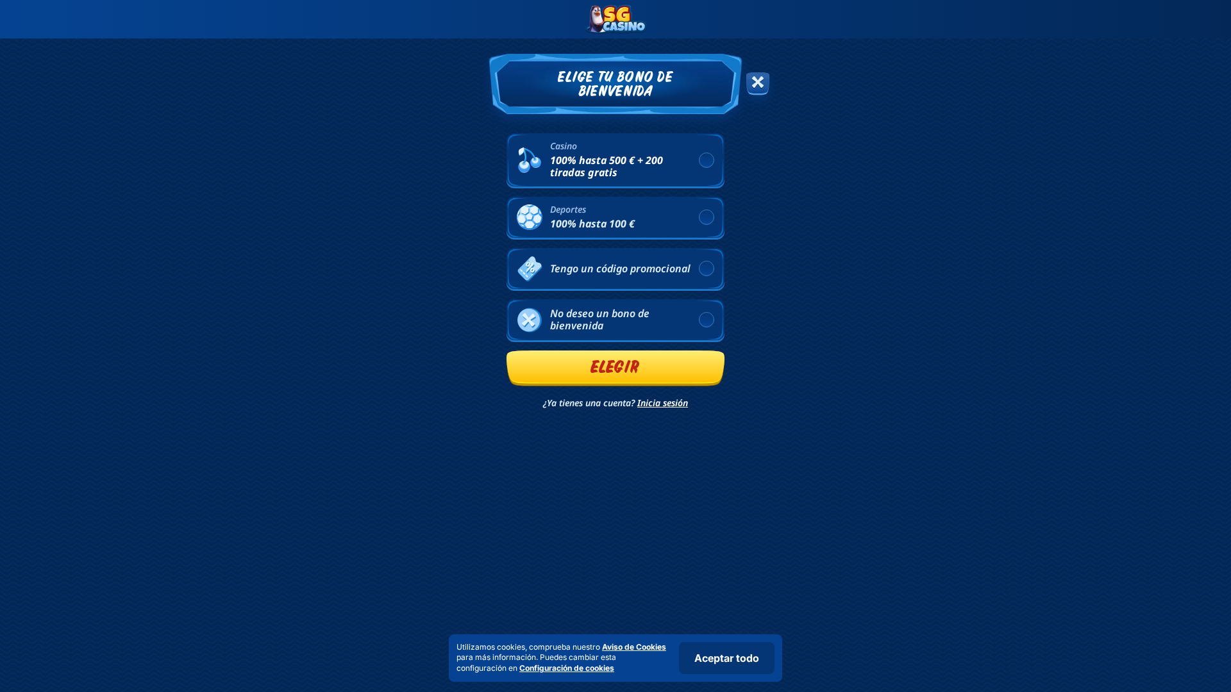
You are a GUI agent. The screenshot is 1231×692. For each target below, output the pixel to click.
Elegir (615, 366)
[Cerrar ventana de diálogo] (757, 83)
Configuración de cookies (566, 668)
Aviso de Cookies (634, 647)
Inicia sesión (662, 403)
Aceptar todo (726, 658)
